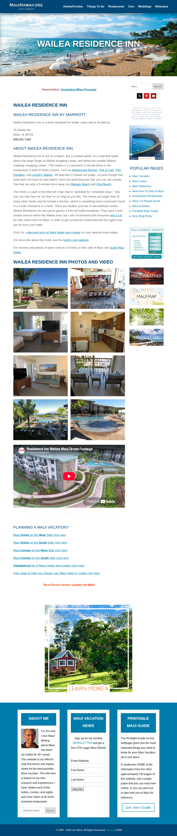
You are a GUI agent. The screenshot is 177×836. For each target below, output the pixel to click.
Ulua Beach (103, 184)
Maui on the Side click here (39, 535)
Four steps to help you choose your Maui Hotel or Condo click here (56, 573)
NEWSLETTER (82, 742)
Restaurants (116, 6)
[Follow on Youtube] (153, 96)
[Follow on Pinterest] (146, 96)
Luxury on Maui (83, 584)
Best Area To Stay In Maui (148, 191)
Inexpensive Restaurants (147, 196)
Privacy (110, 830)
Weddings (144, 6)
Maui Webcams (141, 186)
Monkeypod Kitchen (84, 170)
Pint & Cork (106, 170)
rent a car (116, 215)
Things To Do (95, 6)
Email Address (80, 760)
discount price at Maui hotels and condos (53, 232)
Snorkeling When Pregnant (78, 89)
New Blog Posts (142, 216)
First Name (77, 770)
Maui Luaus (139, 181)
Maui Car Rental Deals (146, 201)
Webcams (161, 6)
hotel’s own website (75, 240)
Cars (131, 6)
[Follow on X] (139, 96)
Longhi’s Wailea (42, 175)
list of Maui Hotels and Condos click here (48, 565)
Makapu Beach (80, 184)
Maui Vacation (141, 176)
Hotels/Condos (73, 6)
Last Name (77, 779)
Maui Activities (141, 206)
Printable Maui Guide (145, 211)
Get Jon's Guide (138, 807)
